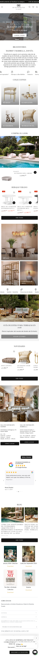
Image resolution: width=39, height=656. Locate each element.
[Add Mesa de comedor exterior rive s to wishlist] (14, 192)
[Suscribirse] (37, 627)
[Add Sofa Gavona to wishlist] (14, 351)
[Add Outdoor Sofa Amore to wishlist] (35, 172)
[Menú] (2, 7)
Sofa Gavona (6, 365)
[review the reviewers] (32, 472)
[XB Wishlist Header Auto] (33, 7)
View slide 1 (17, 39)
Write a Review (26, 457)
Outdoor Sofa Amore (23, 173)
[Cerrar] (36, 638)
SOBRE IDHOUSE (6, 600)
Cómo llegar (9, 443)
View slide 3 (8, 166)
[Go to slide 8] (19, 491)
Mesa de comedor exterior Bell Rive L (24, 208)
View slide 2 (22, 39)
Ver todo (19, 217)
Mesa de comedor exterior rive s (8, 207)
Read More (9, 479)
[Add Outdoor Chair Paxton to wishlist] (30, 351)
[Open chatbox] (35, 652)
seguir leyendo (19, 336)
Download (10, 566)
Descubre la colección (19, 652)
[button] (29, 7)
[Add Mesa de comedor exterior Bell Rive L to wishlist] (30, 192)
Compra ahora (24, 37)
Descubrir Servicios (19, 35)
